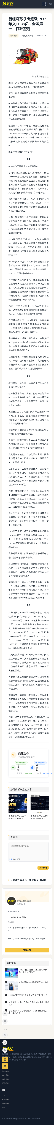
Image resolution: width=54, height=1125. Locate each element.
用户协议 (5, 1075)
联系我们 (5, 1083)
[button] (44, 4)
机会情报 (5, 1099)
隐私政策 (5, 1079)
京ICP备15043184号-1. (32, 1119)
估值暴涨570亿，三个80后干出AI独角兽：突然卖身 (17, 817)
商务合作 (5, 1103)
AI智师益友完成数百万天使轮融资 (34, 982)
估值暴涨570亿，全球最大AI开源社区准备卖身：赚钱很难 (39, 817)
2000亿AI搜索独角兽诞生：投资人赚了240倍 (28, 995)
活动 (4, 1107)
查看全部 (27, 950)
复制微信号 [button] (22, 763)
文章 (4, 1095)
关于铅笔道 (6, 1071)
